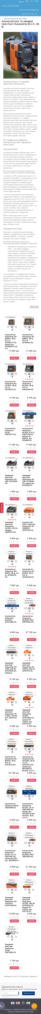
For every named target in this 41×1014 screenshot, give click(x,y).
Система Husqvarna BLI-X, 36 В (15, 18)
